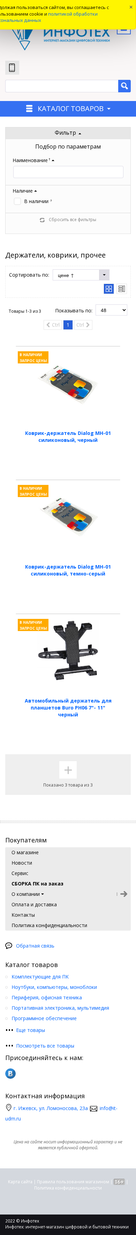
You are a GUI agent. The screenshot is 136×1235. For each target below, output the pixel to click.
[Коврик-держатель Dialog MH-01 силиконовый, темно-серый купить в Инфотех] (68, 516)
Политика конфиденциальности (68, 1188)
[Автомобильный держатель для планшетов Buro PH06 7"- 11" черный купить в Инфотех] (68, 650)
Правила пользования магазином (73, 1182)
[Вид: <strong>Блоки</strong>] (109, 289)
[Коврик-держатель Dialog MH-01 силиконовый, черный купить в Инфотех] (68, 383)
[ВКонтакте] (10, 1073)
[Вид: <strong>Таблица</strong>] (121, 289)
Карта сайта (20, 1182)
